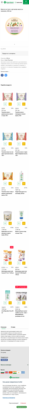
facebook (4, 360)
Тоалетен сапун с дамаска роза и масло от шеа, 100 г (7, 114)
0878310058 (19, 2)
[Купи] (10, 104)
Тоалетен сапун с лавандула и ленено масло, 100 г (20, 114)
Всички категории (6, 365)
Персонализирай (13, 403)
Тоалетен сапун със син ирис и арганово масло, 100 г (7, 153)
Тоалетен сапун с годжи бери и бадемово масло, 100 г (21, 153)
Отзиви (13, 327)
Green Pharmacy (9, 60)
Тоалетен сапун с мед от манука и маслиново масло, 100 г (8, 193)
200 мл (8, 58)
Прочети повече (5, 71)
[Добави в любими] (5, 104)
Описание (3, 327)
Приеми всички (21, 407)
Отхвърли (23, 403)
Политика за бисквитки (9, 397)
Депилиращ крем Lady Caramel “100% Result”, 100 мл (21, 273)
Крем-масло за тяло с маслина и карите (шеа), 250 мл (7, 233)
